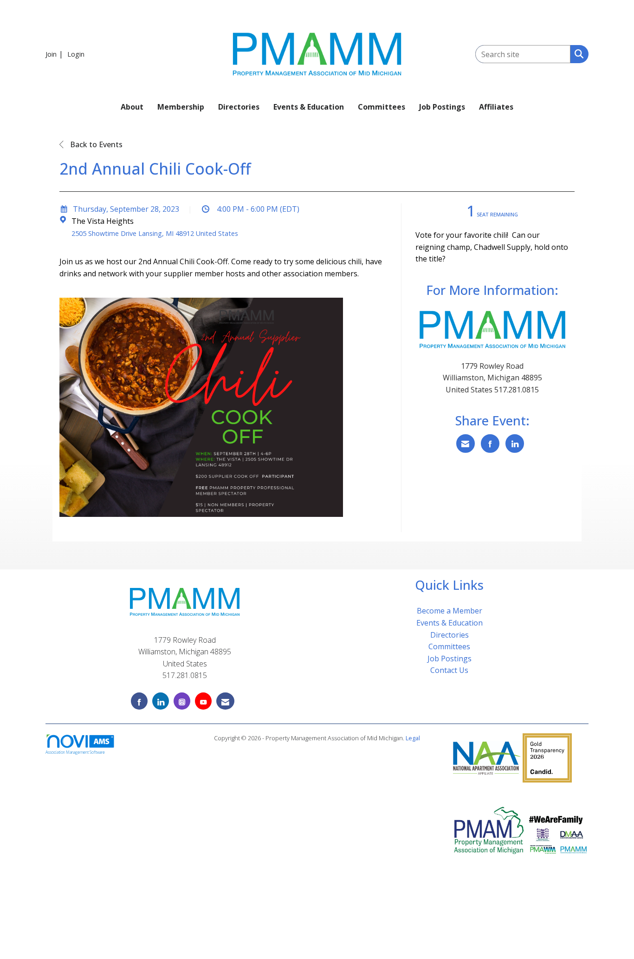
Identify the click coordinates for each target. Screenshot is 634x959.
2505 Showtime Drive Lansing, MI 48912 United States (154, 233)
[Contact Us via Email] (225, 701)
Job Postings (442, 107)
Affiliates (496, 107)
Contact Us (449, 670)
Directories (238, 107)
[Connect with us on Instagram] (182, 701)
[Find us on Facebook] (139, 701)
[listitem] (55, 54)
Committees (381, 107)
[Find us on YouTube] (203, 701)
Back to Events (95, 144)
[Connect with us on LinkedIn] (160, 701)
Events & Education (308, 107)
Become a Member (449, 611)
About (132, 107)
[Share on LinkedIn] (514, 443)
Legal (413, 738)
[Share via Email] (465, 443)
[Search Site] (577, 53)
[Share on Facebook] (490, 443)
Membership (180, 107)
